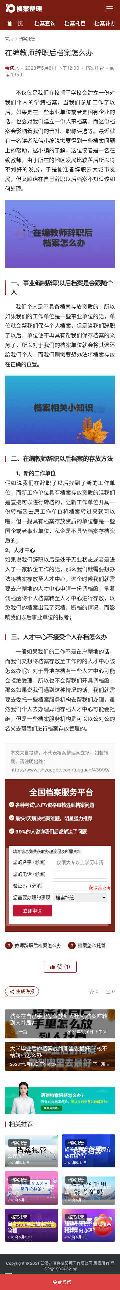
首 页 (15, 23)
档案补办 (105, 23)
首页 (9, 38)
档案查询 (45, 23)
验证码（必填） (60, 886)
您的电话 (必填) (29, 874)
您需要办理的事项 (31, 897)
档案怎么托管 (92, 945)
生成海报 (25, 991)
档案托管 (75, 23)
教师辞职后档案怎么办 (38, 945)
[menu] (110, 9)
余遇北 (12, 68)
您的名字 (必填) (29, 862)
